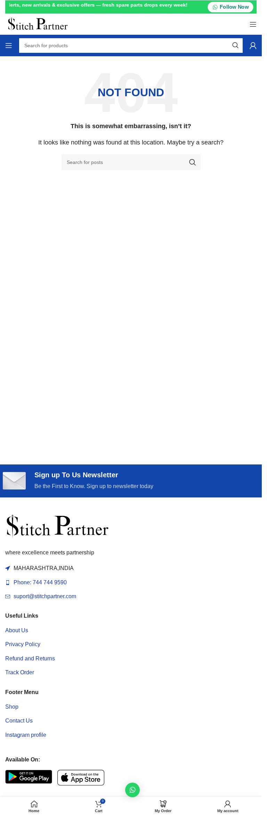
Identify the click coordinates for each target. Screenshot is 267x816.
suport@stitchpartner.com (45, 596)
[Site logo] (37, 24)
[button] (132, 790)
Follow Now (234, 7)
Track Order (19, 672)
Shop (11, 707)
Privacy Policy (22, 644)
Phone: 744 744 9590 (40, 582)
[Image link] (57, 526)
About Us (16, 630)
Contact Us (19, 721)
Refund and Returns (30, 658)
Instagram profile (25, 735)
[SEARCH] (235, 45)
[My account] (253, 45)
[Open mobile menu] (253, 24)
